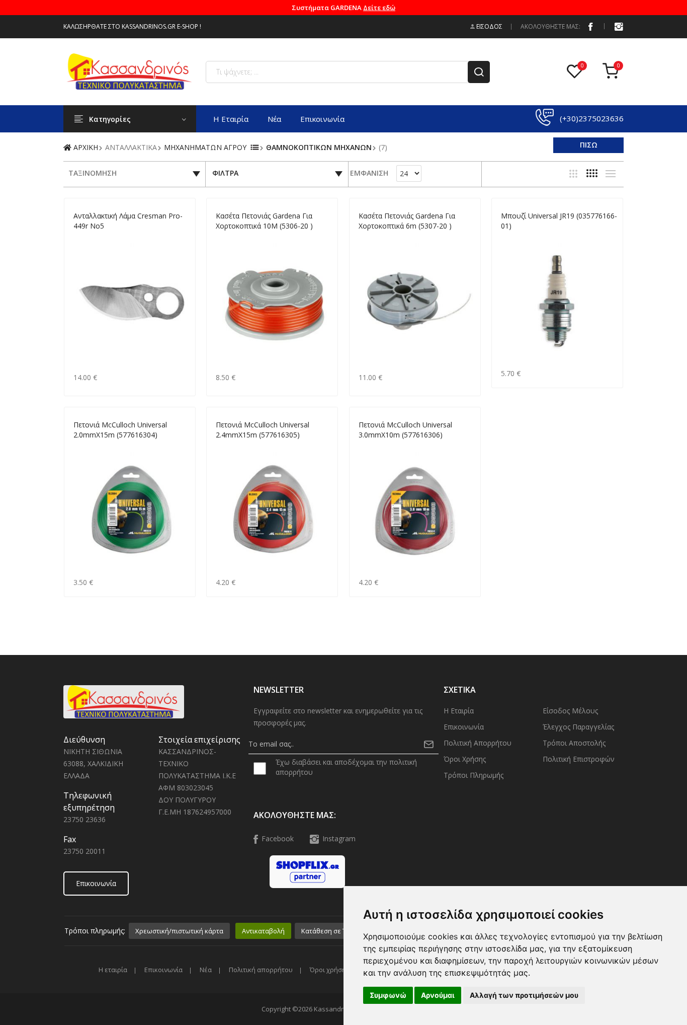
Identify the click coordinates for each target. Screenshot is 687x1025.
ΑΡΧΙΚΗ (84, 147)
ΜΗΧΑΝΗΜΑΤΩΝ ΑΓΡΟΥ (205, 147)
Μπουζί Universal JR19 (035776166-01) (559, 221)
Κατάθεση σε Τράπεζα (335, 930)
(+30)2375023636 (592, 118)
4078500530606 (239, 238)
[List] (611, 174)
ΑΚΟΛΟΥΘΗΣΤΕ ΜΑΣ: (550, 26)
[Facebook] (590, 26)
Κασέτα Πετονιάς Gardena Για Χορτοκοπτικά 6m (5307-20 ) (407, 221)
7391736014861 (381, 447)
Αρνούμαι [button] (438, 995)
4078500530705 (381, 238)
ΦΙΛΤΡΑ (225, 173)
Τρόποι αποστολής (574, 743)
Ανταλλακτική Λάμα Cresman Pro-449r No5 (128, 221)
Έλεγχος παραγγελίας (578, 726)
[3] (573, 174)
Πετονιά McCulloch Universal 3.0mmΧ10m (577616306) (405, 430)
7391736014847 (96, 447)
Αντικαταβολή (263, 930)
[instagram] (619, 26)
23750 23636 (84, 819)
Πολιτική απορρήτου (477, 743)
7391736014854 (239, 447)
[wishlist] (576, 72)
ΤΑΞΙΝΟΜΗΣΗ (92, 173)
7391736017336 (524, 238)
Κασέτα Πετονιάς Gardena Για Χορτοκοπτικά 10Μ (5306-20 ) (264, 221)
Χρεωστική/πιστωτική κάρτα (179, 930)
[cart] (613, 72)
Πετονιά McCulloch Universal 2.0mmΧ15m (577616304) (120, 430)
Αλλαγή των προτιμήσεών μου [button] (524, 995)
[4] (591, 173)
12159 (82, 238)
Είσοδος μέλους (570, 710)
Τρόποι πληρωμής (473, 775)
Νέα (274, 119)
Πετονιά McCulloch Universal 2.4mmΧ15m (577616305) (262, 430)
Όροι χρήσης (465, 759)
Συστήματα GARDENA (343, 7)
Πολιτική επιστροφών (579, 759)
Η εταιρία (230, 119)
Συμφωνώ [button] (388, 995)
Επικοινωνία (322, 119)
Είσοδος (488, 26)
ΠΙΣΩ (588, 145)
